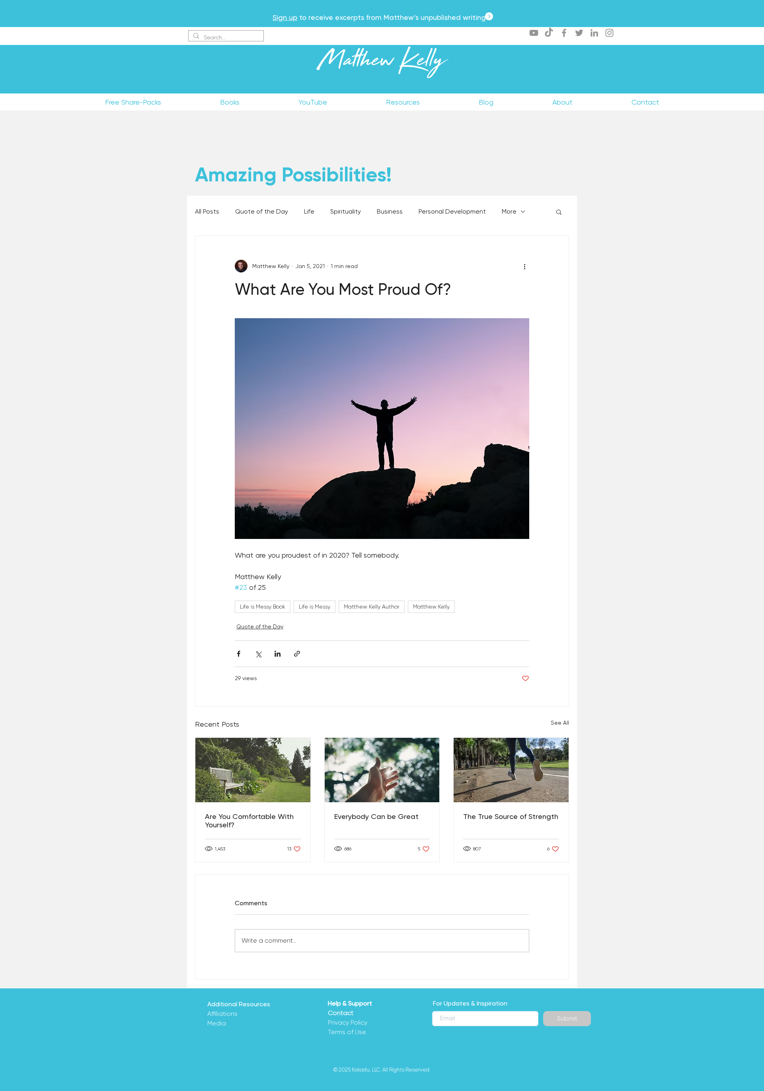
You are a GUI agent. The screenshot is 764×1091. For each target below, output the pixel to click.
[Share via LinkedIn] (277, 653)
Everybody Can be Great (376, 816)
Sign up (285, 17)
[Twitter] (579, 32)
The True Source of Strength (510, 816)
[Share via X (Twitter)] (258, 653)
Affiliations (222, 1013)
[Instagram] (609, 32)
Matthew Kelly (382, 63)
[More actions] (524, 266)
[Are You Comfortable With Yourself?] (252, 770)
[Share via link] (297, 653)
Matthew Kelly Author (372, 606)
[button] (559, 211)
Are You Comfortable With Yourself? (249, 820)
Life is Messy (314, 606)
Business (390, 211)
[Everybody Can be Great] (382, 770)
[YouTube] (533, 32)
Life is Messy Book (262, 606)
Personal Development (452, 211)
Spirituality (345, 211)
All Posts (207, 211)
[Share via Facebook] (238, 653)
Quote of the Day (261, 211)
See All (560, 723)
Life (309, 211)
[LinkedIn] (594, 32)
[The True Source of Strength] (511, 770)
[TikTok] (549, 32)
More (509, 211)
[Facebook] (564, 32)
